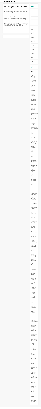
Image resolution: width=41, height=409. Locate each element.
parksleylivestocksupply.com (34, 193)
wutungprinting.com (33, 260)
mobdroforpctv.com (33, 201)
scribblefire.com (33, 190)
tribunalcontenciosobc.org (34, 215)
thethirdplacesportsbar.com (34, 357)
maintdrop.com (32, 105)
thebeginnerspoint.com (33, 206)
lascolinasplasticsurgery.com (34, 334)
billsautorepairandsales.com (34, 369)
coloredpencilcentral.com (34, 141)
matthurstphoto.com (33, 373)
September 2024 (33, 50)
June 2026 (32, 32)
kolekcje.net (32, 184)
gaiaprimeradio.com (33, 251)
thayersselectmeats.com (33, 297)
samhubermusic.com (33, 402)
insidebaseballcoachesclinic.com (11, 1)
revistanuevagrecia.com (33, 234)
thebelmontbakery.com (33, 91)
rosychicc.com (32, 197)
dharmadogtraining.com (33, 395)
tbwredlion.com (32, 368)
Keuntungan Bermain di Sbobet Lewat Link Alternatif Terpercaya (34, 21)
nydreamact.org (33, 98)
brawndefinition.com (33, 220)
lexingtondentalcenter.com (34, 173)
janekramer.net (32, 248)
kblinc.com (32, 156)
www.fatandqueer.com (33, 325)
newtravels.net (32, 89)
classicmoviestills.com (33, 204)
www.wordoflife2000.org (33, 147)
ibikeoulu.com (32, 240)
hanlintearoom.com (33, 382)
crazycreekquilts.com (33, 222)
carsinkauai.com (33, 376)
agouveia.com (32, 391)
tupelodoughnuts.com (33, 159)
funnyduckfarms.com (33, 383)
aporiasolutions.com (33, 298)
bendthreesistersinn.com (34, 268)
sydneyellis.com (33, 174)
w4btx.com (32, 164)
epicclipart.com (32, 103)
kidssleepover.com (33, 88)
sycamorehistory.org (33, 348)
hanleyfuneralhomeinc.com (34, 161)
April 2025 (32, 41)
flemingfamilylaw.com (33, 388)
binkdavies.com (32, 223)
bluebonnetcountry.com (33, 102)
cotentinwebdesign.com (33, 123)
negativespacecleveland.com (34, 265)
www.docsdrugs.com (33, 330)
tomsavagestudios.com (33, 179)
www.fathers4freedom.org (34, 317)
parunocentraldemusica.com (34, 364)
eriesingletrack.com (33, 157)
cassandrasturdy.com (33, 202)
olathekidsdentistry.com (33, 160)
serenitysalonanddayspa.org (34, 79)
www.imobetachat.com (33, 307)
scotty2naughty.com (33, 236)
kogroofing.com (33, 107)
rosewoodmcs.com (33, 347)
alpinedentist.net (33, 108)
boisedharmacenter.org (33, 194)
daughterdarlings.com (33, 77)
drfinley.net (32, 387)
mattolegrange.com (33, 254)
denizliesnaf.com (33, 289)
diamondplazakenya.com (34, 367)
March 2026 (32, 33)
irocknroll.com (32, 146)
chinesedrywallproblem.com (34, 267)
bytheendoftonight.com (33, 199)
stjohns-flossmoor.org (33, 269)
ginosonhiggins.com (33, 259)
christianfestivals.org (33, 256)
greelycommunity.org (33, 231)
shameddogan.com (33, 302)
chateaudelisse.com (33, 112)
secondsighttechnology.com (34, 169)
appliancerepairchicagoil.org (34, 93)
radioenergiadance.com (33, 109)
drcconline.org (32, 281)
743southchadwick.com (33, 137)
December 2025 (32, 37)
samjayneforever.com (33, 372)
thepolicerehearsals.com (33, 213)
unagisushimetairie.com (33, 99)
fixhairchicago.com (33, 288)
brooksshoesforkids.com (33, 296)
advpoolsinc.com (33, 284)
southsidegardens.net (33, 355)
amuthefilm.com (33, 226)
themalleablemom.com (33, 244)
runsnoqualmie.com (33, 329)
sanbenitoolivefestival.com (34, 203)
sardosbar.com (32, 150)
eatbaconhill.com (33, 86)
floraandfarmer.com (33, 133)
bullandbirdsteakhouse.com (34, 333)
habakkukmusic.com (33, 310)
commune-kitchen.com (33, 225)
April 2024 (32, 57)
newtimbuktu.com (33, 84)
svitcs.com (32, 291)
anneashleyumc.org (33, 326)
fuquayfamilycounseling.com (34, 390)
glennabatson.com (33, 218)
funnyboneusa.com (33, 270)
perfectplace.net (33, 187)
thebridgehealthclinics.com (34, 300)
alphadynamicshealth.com (34, 380)
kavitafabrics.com (33, 272)
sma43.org (32, 336)
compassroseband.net (33, 293)
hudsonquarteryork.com (33, 361)
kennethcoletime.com (33, 245)
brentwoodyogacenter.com (34, 338)
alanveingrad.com (33, 258)
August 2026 (32, 29)
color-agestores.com (33, 195)
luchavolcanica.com (33, 273)
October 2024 (32, 49)
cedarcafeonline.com (33, 80)
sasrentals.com (32, 168)
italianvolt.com (32, 151)
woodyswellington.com (33, 359)
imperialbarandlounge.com (34, 143)
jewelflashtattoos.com (33, 100)
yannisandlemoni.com (33, 154)
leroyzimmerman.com (33, 386)
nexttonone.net (33, 311)
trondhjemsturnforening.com (34, 366)
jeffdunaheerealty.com (33, 319)
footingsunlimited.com (33, 328)
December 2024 (32, 46)
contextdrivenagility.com (33, 239)
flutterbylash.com (33, 381)
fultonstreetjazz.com (33, 118)
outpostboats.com (33, 198)
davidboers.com (33, 306)
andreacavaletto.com (33, 192)
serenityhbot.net (33, 312)
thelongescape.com (33, 253)
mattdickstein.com (33, 308)
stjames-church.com (33, 235)
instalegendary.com (33, 95)
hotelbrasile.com (33, 117)
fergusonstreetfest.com (33, 371)
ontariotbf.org (32, 94)
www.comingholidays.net (34, 207)
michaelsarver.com (33, 170)
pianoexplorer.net (33, 354)
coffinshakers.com (33, 241)
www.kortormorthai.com (33, 324)
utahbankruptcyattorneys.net (34, 145)
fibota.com (32, 362)
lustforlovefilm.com (33, 227)
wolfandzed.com (33, 344)
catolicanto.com (33, 185)
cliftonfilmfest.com (33, 142)
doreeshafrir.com (33, 237)
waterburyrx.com (33, 283)
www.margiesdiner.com (33, 331)
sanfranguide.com (33, 208)
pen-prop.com (32, 314)
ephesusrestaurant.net (33, 358)
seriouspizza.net (33, 292)
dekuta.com (32, 345)
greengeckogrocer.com (33, 171)
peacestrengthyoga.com (33, 320)
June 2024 (32, 54)
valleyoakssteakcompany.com (34, 286)
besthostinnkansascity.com (34, 399)
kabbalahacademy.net (33, 166)
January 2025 (32, 45)
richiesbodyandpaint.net (33, 75)
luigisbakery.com (33, 342)
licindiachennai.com (33, 76)
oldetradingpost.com (33, 124)
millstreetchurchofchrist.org (34, 377)
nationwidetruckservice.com (34, 275)
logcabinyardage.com (33, 305)
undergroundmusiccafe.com (34, 401)
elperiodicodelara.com (33, 74)
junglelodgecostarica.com (34, 255)
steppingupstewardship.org (34, 340)
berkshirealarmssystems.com (34, 152)
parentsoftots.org (33, 303)
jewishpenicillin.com (33, 178)
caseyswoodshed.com (33, 287)
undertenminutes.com (33, 82)
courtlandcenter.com (33, 279)
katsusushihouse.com (33, 230)
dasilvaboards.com (33, 217)
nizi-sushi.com (32, 249)
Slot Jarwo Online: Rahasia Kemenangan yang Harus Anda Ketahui (34, 13)
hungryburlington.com (33, 246)
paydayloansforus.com (33, 90)
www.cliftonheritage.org (33, 335)
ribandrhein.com (33, 183)
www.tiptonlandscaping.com (34, 339)
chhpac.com (32, 394)
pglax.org (32, 264)
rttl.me (31, 397)
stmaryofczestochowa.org (34, 242)
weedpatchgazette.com (33, 155)
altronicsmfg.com (33, 85)
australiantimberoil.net (33, 126)
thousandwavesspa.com (33, 278)
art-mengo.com (32, 250)
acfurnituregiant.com (33, 81)
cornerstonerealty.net (33, 349)
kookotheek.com (33, 110)
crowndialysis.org (33, 175)
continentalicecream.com (34, 221)
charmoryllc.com (33, 209)
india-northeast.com (33, 138)
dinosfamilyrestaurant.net (34, 127)
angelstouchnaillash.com (34, 165)
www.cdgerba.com (33, 363)
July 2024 (32, 53)
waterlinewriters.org (33, 301)
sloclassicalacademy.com (33, 216)
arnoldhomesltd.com (33, 140)
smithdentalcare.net (33, 400)
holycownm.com (33, 274)
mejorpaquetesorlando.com (34, 162)
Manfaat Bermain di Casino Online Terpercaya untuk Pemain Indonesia (34, 18)
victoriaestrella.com (33, 277)
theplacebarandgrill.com (33, 282)
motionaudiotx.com (33, 396)
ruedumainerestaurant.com (34, 232)
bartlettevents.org (33, 119)
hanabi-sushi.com (33, 343)
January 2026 (32, 36)
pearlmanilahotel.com (33, 104)
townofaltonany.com (33, 263)
